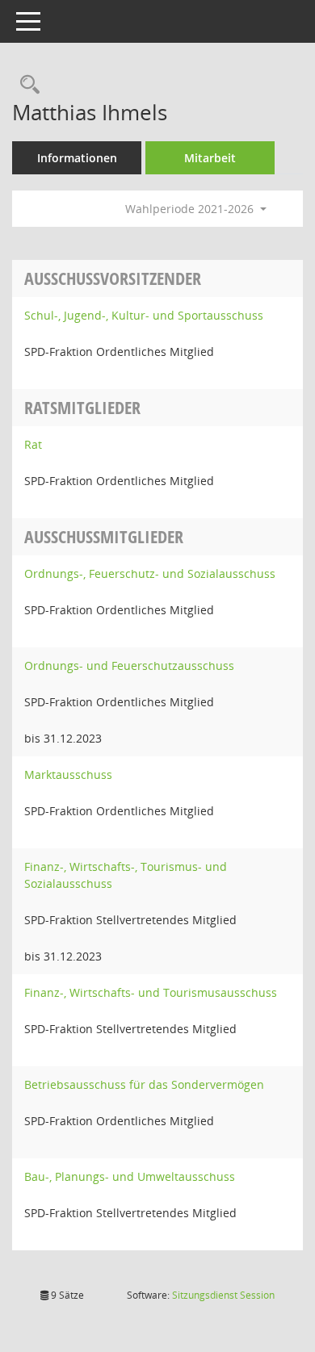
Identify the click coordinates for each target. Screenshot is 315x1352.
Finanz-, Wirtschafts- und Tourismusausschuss (150, 992)
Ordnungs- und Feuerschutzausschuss (129, 665)
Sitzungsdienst (223, 1295)
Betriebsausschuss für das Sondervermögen (144, 1084)
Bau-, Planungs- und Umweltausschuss (129, 1176)
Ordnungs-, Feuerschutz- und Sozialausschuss (149, 573)
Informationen (77, 157)
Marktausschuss (68, 774)
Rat (33, 444)
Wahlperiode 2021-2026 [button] (191, 208)
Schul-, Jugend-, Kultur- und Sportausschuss (143, 315)
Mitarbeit (210, 157)
